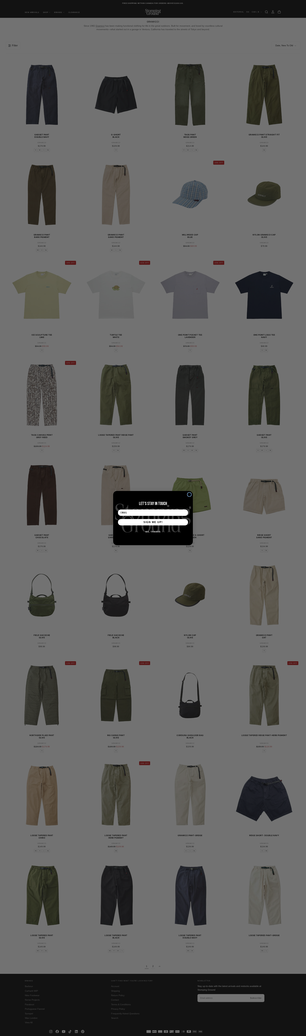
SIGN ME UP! (153, 522)
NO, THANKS (153, 532)
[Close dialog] (189, 494)
